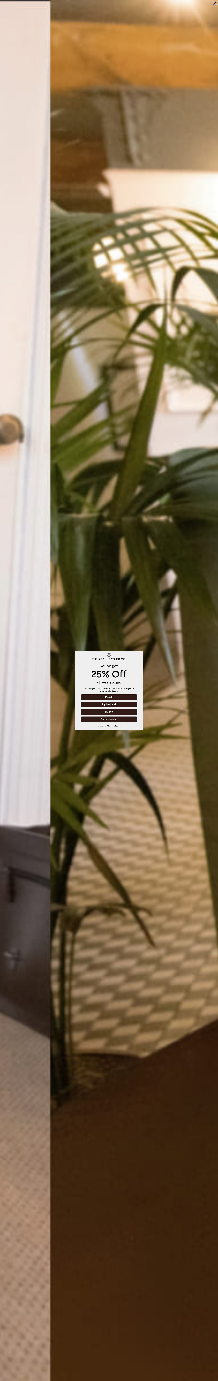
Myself (109, 697)
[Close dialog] (215, 3)
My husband (109, 704)
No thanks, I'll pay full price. (109, 726)
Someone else (109, 719)
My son (109, 712)
